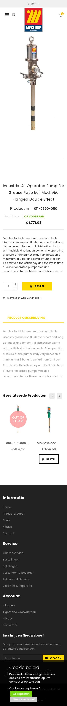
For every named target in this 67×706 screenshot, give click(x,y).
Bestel (39, 286)
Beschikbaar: (12, 216)
